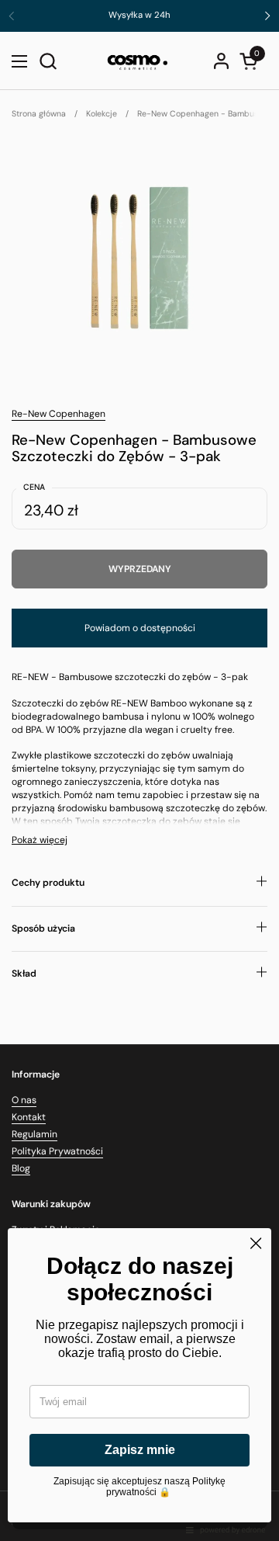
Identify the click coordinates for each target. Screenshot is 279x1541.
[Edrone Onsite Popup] (139, 770)
